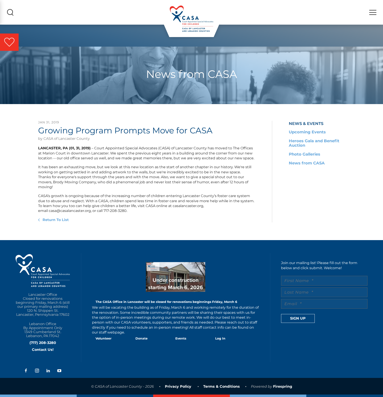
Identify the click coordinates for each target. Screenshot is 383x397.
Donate (141, 338)
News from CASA (307, 163)
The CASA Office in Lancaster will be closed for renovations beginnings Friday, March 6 (166, 302)
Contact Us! (43, 350)
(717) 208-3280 (42, 343)
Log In (220, 338)
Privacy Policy (178, 386)
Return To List (55, 220)
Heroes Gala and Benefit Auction (314, 143)
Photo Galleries (304, 154)
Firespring (282, 386)
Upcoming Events (307, 132)
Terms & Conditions (221, 386)
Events (180, 338)
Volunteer (103, 338)
